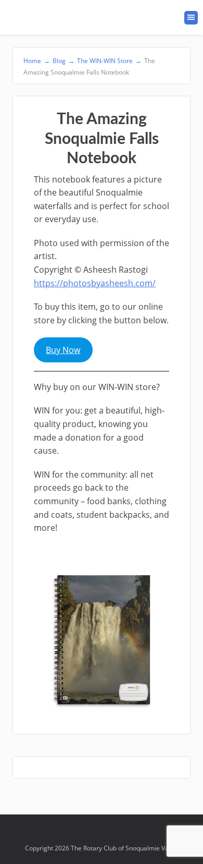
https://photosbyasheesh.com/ (95, 283)
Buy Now (63, 350)
